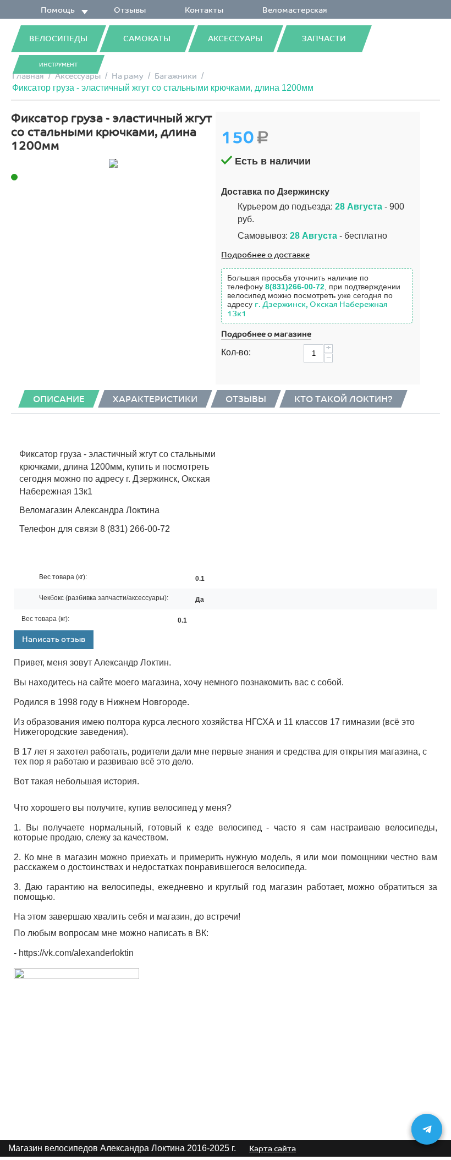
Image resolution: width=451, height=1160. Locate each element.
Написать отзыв (53, 639)
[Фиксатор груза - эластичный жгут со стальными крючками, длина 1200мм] (113, 163)
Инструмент (58, 65)
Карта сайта (272, 1148)
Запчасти (324, 38)
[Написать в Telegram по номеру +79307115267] (426, 1129)
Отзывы (130, 10)
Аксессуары (235, 38)
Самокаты (146, 38)
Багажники (176, 76)
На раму (128, 76)
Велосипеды (58, 38)
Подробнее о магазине (266, 334)
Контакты (204, 10)
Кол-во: (236, 352)
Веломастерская (294, 10)
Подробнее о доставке (265, 255)
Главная (28, 76)
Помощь (58, 10)
